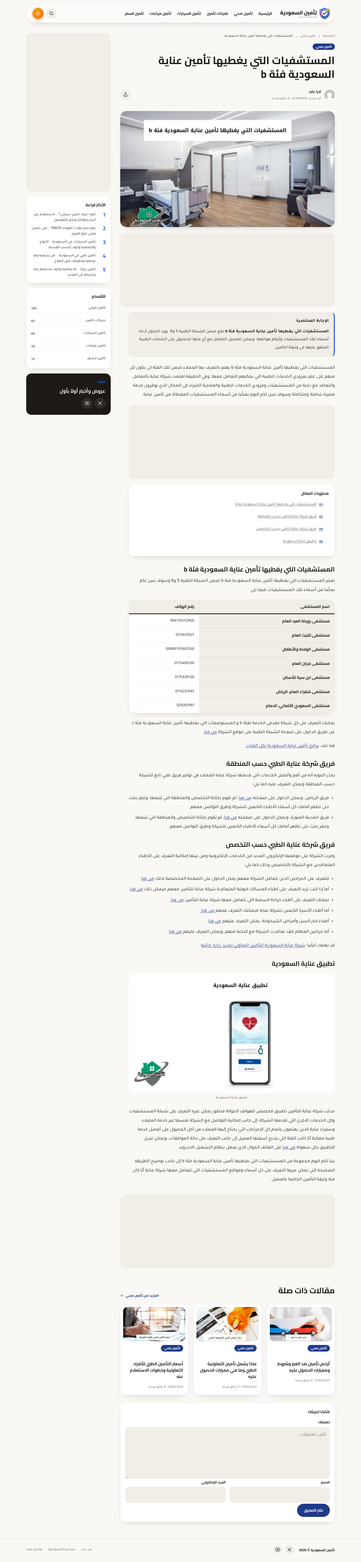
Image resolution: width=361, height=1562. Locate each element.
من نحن (86, 1549)
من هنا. (207, 911)
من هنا (210, 732)
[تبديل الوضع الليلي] (38, 13)
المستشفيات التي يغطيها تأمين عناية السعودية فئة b (279, 504)
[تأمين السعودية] (305, 13)
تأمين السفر (134, 13)
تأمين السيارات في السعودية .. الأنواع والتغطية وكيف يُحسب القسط (68, 244)
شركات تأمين (217, 13)
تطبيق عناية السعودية (303, 541)
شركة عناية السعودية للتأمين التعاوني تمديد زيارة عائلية (253, 945)
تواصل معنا (34, 1549)
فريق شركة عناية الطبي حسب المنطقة (290, 516)
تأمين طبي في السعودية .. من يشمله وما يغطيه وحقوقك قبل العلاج (64, 258)
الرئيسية (265, 13)
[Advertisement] (227, 270)
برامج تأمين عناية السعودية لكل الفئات (282, 746)
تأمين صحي (243, 13)
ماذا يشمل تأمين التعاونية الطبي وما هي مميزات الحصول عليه (228, 1370)
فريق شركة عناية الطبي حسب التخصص (289, 529)
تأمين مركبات (160, 13)
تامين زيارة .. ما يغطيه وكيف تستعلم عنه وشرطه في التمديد (65, 272)
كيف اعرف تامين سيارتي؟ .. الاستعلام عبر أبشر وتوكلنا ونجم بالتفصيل (65, 217)
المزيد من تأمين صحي (142, 1295)
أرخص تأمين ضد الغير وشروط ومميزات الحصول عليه (303, 1367)
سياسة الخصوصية (61, 1549)
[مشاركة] (125, 94)
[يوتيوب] (87, 403)
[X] (100, 403)
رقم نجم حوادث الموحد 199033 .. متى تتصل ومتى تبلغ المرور (64, 231)
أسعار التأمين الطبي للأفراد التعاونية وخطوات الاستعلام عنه (156, 1370)
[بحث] (51, 13)
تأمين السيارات (189, 13)
